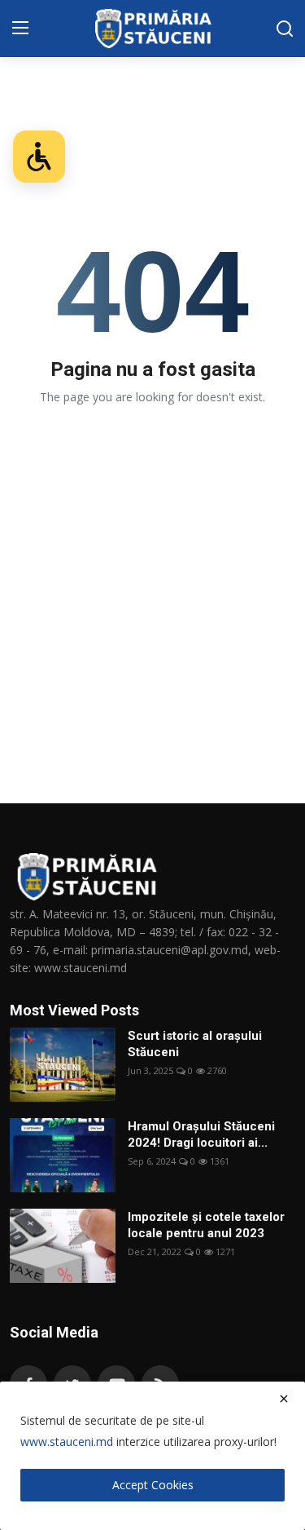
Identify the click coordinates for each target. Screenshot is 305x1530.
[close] (284, 1399)
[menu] (20, 28)
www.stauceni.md (66, 1441)
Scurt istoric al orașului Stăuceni (195, 1043)
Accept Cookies (153, 1484)
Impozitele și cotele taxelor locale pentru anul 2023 (206, 1224)
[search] (284, 28)
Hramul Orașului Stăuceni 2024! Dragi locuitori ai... (201, 1134)
